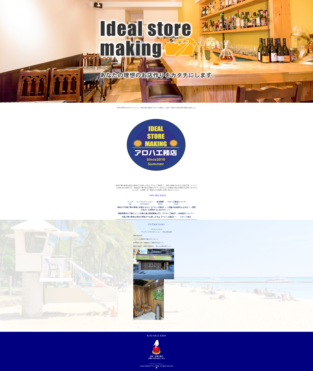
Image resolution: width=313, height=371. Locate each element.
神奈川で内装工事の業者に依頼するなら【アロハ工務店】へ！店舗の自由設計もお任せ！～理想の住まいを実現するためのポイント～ (156, 208)
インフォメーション (144, 202)
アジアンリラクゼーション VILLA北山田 (156, 232)
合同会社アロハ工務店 (152, 366)
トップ (130, 202)
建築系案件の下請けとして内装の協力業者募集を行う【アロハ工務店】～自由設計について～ (156, 213)
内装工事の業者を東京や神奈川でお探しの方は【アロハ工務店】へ (149, 217)
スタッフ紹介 (185, 217)
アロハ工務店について (176, 202)
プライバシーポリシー (156, 364)
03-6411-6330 (157, 335)
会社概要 (160, 202)
